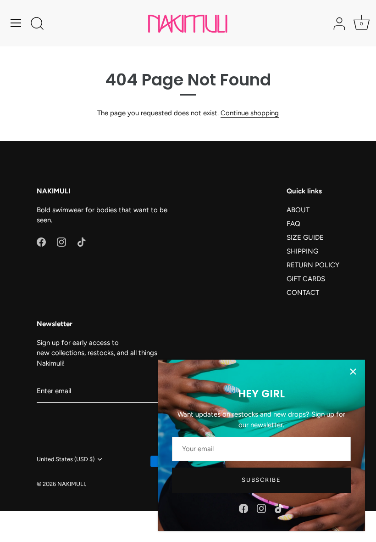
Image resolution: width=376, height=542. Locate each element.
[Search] (37, 24)
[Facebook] (243, 508)
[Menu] (16, 23)
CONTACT (303, 292)
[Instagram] (261, 508)
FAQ (293, 224)
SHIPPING (302, 251)
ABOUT (298, 210)
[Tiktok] (279, 508)
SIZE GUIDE (305, 237)
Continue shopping (250, 113)
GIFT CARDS (306, 279)
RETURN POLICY (313, 265)
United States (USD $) (65, 459)
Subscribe (261, 479)
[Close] (353, 371)
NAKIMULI (71, 483)
